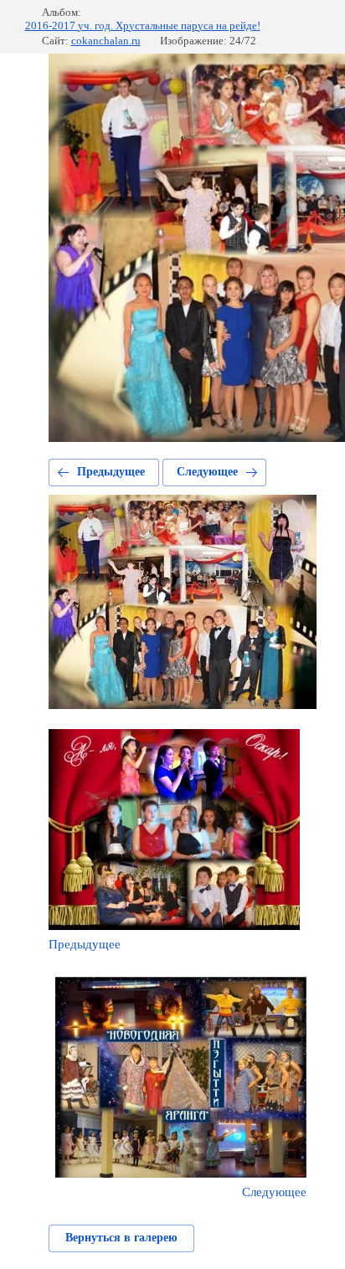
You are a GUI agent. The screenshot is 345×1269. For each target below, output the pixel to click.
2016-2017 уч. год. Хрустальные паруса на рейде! (142, 25)
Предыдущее (111, 471)
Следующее (207, 471)
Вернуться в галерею (121, 1237)
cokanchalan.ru (106, 40)
